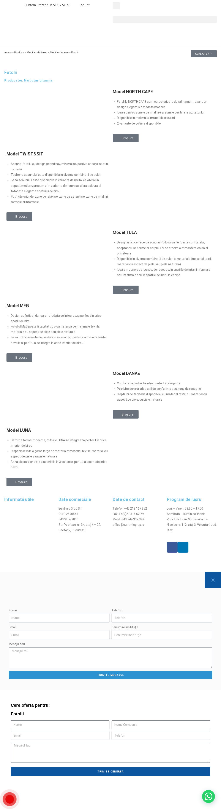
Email (12, 627)
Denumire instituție (125, 627)
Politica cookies (15, 519)
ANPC (8, 535)
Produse (19, 52)
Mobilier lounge (59, 52)
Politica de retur (15, 524)
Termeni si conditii (17, 508)
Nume (13, 610)
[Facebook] (172, 547)
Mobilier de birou (37, 52)
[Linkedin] (183, 547)
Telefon (117, 610)
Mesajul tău (17, 644)
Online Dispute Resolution (22, 530)
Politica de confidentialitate (23, 514)
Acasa (8, 52)
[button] (116, 5)
